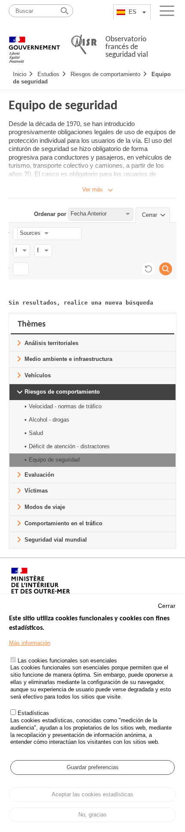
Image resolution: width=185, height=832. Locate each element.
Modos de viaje (45, 507)
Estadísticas (33, 713)
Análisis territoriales (51, 343)
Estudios (48, 74)
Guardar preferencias (93, 767)
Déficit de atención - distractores (69, 446)
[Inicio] (34, 45)
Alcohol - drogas (49, 419)
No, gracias (92, 814)
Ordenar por (50, 213)
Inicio (19, 74)
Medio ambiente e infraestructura (68, 359)
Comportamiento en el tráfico (63, 523)
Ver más (92, 189)
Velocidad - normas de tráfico (65, 406)
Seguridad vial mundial (56, 539)
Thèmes (32, 324)
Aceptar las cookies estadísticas (92, 794)
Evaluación (39, 474)
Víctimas (36, 490)
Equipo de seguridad (54, 459)
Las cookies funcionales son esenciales (67, 660)
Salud (36, 433)
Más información (29, 643)
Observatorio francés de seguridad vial (126, 47)
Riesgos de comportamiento (105, 74)
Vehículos (38, 375)
